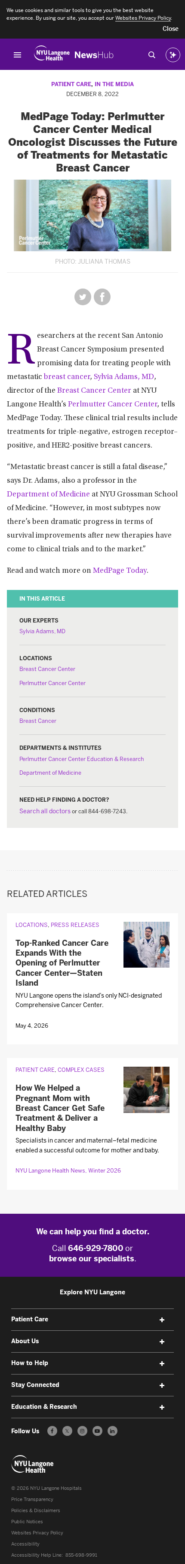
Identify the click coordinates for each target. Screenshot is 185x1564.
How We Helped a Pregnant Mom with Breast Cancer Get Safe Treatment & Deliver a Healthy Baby (60, 1108)
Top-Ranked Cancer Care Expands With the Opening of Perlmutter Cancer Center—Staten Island (61, 963)
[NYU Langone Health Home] (52, 54)
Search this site (152, 55)
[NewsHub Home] (94, 54)
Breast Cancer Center (94, 391)
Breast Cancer (37, 721)
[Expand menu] (161, 1320)
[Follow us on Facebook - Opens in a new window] (52, 1431)
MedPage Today (120, 571)
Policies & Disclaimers (35, 1510)
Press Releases (75, 925)
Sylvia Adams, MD (124, 377)
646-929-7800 (95, 1248)
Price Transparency (32, 1499)
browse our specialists (91, 1258)
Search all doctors (45, 811)
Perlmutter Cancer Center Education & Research (81, 759)
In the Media (114, 84)
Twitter (82, 297)
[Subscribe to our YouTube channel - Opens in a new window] (97, 1431)
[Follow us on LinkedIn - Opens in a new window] (112, 1431)
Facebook (102, 297)
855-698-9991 (81, 1555)
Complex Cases (81, 1070)
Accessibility (25, 1544)
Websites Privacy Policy (37, 1533)
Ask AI (173, 55)
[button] (171, 29)
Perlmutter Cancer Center (112, 405)
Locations (31, 925)
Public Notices (27, 1522)
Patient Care (71, 84)
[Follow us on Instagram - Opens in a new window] (82, 1431)
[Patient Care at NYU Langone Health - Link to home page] (32, 1464)
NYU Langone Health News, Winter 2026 (68, 1170)
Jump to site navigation (18, 55)
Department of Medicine (48, 495)
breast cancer (67, 377)
